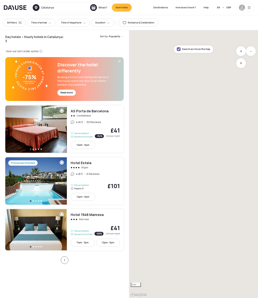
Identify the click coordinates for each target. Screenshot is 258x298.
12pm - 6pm (83, 196)
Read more (66, 92)
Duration (100, 22)
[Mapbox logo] (138, 295)
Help (206, 7)
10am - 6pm (83, 145)
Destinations (160, 7)
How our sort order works (22, 51)
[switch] (138, 23)
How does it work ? (186, 7)
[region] (193, 164)
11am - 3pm (83, 242)
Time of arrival (39, 22)
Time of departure (71, 22)
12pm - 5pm (108, 242)
